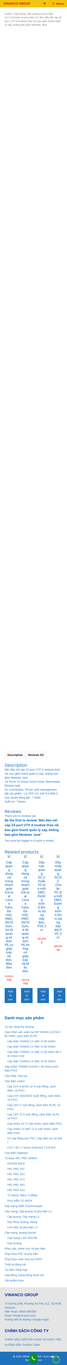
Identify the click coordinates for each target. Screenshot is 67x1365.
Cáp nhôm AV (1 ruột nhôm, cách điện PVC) (34, 1123)
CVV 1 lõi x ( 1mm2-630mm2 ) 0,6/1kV (31, 1147)
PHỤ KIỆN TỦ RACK (19, 1200)
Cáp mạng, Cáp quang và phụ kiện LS (28, 1211)
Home (8, 13)
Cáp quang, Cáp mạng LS (23, 1216)
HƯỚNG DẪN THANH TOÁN (22, 1344)
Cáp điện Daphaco (16, 1152)
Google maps (40, 1319)
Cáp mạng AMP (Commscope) (23, 1206)
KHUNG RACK (16, 1163)
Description (15, 755)
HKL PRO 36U (16, 1184)
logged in (27, 840)
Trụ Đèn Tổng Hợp (16, 1269)
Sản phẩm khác (14, 1280)
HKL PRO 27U (16, 1179)
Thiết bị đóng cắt (15, 1264)
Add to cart (10, 995)
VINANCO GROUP (16, 3)
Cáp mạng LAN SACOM (22, 1237)
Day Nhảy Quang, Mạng (22, 1222)
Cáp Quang (14, 1243)
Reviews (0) (36, 755)
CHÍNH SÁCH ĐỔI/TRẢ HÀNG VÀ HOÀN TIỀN (33, 1339)
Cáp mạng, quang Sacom (20, 1232)
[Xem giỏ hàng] (44, 3)
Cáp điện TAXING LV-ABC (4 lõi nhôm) (31, 1061)
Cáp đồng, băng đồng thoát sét (24, 1275)
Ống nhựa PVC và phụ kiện (21, 1253)
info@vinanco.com (24, 1315)
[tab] (15, 755)
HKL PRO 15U (15, 1168)
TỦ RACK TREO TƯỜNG (22, 1195)
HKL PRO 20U (16, 1174)
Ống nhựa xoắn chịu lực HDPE (23, 1259)
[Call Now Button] (33, 1358)
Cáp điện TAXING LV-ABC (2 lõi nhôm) (31, 1041)
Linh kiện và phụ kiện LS (24, 17)
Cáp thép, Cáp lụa (16, 1075)
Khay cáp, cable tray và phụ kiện (25, 1248)
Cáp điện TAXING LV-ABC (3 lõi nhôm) (31, 1046)
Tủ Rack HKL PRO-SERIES (21, 1158)
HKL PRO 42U (16, 1190)
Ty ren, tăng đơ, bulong (19, 1026)
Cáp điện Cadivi (15, 1081)
